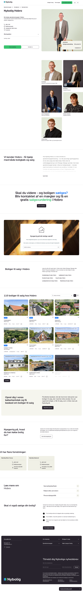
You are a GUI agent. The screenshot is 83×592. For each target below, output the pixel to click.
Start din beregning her (46, 436)
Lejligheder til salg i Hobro (65, 275)
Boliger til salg (66, 539)
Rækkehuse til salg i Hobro (66, 280)
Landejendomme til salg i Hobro (50, 280)
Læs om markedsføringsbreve (73, 580)
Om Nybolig (46, 539)
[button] (45, 176)
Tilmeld (76, 567)
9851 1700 (8, 24)
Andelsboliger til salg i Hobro (49, 275)
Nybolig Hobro (25, 7)
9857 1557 (16, 462)
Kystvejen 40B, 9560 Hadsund (18, 467)
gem (27, 317)
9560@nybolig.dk (17, 464)
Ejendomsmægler (7, 7)
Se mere (7, 380)
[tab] (40, 342)
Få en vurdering (12, 47)
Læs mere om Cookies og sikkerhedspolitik (47, 580)
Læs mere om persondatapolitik (61, 580)
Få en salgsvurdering (48, 527)
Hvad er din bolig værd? (66, 588)
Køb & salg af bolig (67, 543)
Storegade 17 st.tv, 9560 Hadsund (47, 467)
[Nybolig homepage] (12, 579)
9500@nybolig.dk (9, 26)
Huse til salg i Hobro (60, 278)
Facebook (8, 30)
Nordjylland (16, 7)
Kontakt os (30, 47)
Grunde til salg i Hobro (47, 278)
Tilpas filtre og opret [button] (48, 407)
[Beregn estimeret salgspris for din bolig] (58, 247)
